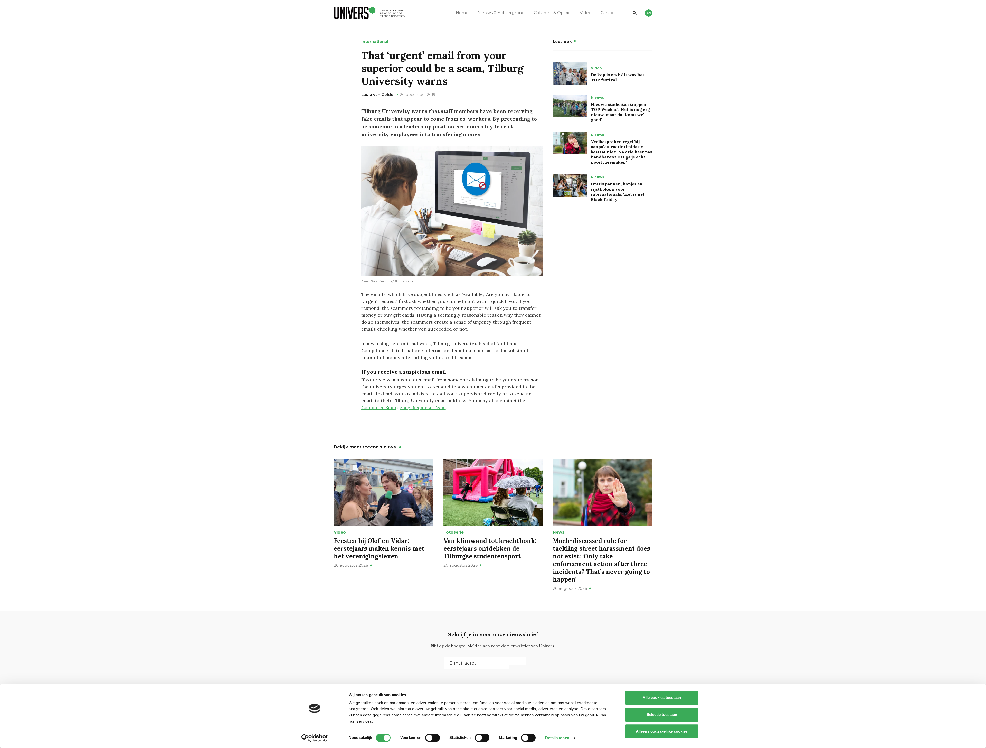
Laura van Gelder (378, 94)
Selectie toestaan (662, 714)
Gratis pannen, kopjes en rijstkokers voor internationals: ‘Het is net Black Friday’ (617, 191)
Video (585, 12)
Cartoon (609, 12)
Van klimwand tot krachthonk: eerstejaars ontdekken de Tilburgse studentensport (489, 548)
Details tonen (557, 738)
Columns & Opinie (552, 12)
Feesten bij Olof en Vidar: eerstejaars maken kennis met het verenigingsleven (379, 548)
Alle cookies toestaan (662, 697)
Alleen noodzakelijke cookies (662, 731)
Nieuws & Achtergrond (501, 12)
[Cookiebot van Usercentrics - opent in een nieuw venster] (314, 738)
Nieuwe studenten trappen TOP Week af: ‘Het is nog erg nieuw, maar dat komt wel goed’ (620, 112)
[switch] (432, 738)
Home (462, 12)
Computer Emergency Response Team (403, 407)
